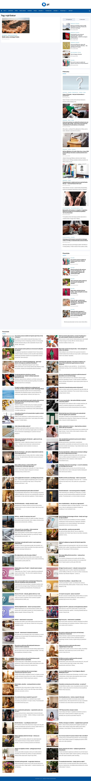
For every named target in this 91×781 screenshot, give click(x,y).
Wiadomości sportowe (12, 35)
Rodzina (41, 10)
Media (84, 92)
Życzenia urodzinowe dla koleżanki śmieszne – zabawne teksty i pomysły (27, 646)
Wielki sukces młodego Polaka (10, 37)
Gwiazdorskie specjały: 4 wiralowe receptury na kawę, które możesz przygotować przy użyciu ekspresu (78, 313)
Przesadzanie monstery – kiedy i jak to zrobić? (72, 761)
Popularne (69, 19)
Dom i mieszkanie (74, 52)
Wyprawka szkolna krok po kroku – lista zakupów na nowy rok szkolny (79, 292)
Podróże (30, 10)
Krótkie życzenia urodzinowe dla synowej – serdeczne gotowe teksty (71, 659)
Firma (16, 10)
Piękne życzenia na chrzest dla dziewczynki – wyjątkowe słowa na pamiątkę (27, 659)
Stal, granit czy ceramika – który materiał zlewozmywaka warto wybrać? (26, 530)
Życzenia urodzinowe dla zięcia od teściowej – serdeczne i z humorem (71, 633)
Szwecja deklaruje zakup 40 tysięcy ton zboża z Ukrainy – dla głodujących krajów (79, 46)
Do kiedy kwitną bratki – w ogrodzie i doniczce (27, 761)
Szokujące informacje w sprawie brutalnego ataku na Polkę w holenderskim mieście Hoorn (75, 240)
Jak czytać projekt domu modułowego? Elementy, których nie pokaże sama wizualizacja (28, 581)
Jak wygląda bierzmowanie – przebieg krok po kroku (29, 477)
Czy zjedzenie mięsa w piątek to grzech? (26, 697)
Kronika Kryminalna (66, 208)
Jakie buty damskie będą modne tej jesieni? (71, 387)
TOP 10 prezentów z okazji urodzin (68, 710)
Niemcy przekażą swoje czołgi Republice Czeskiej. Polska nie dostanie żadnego (78, 27)
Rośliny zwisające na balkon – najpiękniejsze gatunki (73, 722)
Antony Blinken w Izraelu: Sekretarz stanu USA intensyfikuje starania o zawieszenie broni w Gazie (76, 153)
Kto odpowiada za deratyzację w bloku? (26, 555)
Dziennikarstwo (75, 92)
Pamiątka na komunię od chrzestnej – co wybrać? (72, 684)
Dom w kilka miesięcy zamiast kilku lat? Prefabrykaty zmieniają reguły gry (25, 465)
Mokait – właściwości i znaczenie (24, 619)
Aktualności (4, 35)
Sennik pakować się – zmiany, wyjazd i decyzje (71, 697)
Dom (5, 10)
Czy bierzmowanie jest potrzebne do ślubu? (27, 490)
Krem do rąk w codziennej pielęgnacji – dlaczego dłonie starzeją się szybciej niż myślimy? (79, 302)
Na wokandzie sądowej (75, 208)
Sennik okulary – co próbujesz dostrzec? (26, 722)
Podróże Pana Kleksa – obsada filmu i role (70, 581)
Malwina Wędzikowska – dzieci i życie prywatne (28, 606)
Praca (35, 10)
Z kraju (72, 120)
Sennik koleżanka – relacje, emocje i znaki (26, 503)
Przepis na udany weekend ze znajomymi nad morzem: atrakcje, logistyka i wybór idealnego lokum (29, 388)
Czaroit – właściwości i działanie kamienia (26, 632)
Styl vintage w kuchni (76, 54)
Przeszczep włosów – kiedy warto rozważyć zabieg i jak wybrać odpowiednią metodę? (73, 452)
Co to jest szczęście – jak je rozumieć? (69, 593)
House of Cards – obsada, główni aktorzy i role (27, 593)
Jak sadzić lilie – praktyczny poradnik (69, 529)
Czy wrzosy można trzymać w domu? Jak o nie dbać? (73, 735)
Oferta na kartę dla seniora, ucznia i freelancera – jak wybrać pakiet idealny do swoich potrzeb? (78, 271)
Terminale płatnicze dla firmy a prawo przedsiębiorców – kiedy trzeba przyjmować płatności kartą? (27, 376)
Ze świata (77, 23)
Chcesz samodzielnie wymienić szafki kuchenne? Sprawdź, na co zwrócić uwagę (72, 375)
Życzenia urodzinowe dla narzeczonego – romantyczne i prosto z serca (26, 672)
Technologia (48, 10)
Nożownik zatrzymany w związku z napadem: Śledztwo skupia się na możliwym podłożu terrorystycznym (75, 211)
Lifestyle (80, 92)
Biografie (10, 10)
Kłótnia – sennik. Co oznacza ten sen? (25, 516)
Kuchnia (79, 52)
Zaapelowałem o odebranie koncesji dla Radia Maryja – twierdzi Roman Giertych (75, 183)
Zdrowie (55, 10)
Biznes (69, 120)
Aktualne (83, 19)
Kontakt (71, 10)
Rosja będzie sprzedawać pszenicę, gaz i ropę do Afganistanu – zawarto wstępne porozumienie (79, 36)
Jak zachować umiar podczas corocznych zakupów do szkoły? (79, 282)
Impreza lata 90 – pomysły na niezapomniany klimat (73, 606)
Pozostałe (62, 10)
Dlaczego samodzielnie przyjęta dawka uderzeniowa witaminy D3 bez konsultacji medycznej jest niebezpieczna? (29, 402)
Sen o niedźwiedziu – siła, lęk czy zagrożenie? (71, 503)
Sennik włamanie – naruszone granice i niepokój (72, 490)
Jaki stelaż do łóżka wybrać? (22, 426)
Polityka (69, 149)
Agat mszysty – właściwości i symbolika (70, 619)
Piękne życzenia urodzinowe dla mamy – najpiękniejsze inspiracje (70, 646)
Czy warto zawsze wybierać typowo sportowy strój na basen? (79, 63)
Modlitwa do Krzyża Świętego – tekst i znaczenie (72, 477)
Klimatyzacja (67, 322)
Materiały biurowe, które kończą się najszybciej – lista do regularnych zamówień (72, 414)
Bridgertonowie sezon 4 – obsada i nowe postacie (72, 568)
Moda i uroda (23, 10)
